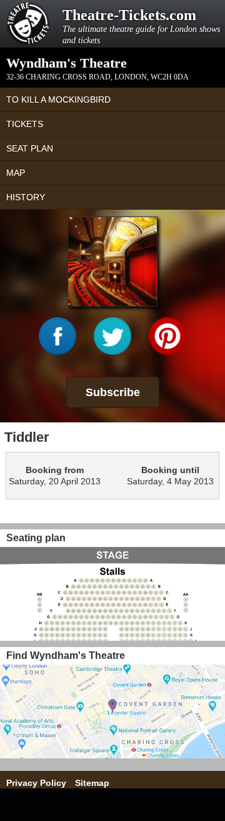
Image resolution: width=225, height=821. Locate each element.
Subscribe (113, 392)
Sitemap (92, 783)
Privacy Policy (36, 783)
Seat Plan (29, 148)
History (25, 197)
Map (15, 173)
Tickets (24, 124)
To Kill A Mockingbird (58, 99)
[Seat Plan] (112, 594)
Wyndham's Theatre (66, 63)
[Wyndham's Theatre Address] (112, 711)
